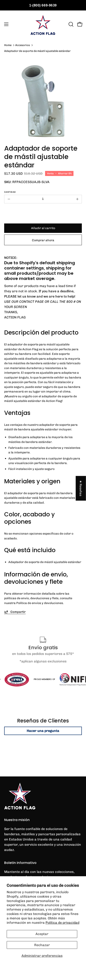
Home (7, 45)
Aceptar (41, 934)
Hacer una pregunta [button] (43, 731)
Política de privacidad (62, 923)
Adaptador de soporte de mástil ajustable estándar (37, 51)
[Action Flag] (43, 24)
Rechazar (42, 945)
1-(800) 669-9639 (43, 5)
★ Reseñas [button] (81, 488)
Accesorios (22, 45)
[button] (70, 24)
